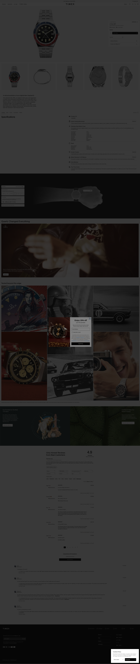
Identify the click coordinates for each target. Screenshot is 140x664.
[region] (125, 656)
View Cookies (116, 659)
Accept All (128, 659)
